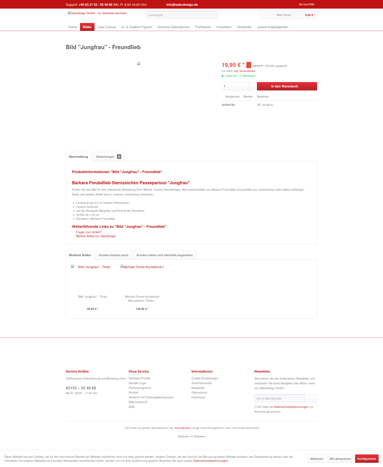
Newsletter (198, 388)
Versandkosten (182, 427)
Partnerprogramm (140, 388)
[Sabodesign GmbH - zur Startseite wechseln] (97, 16)
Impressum (199, 397)
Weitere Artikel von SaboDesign (95, 236)
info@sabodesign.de (182, 4)
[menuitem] (181, 15)
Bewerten (262, 96)
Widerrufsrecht (138, 402)
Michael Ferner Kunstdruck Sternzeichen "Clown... (142, 298)
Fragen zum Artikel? (88, 232)
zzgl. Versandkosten (245, 70)
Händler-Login (137, 383)
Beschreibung (78, 157)
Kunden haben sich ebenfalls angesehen (165, 255)
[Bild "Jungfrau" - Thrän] (93, 278)
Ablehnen (316, 459)
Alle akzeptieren (340, 459)
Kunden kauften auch (113, 255)
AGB (131, 407)
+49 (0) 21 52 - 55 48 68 (95, 4)
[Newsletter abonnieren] (310, 398)
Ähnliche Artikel (80, 255)
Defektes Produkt (139, 378)
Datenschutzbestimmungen (291, 407)
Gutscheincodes (202, 383)
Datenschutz (199, 392)
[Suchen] (213, 15)
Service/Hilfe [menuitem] (306, 4)
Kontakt (133, 392)
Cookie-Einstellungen (205, 378)
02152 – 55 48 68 (81, 388)
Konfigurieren (366, 459)
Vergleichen (232, 96)
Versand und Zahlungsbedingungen (151, 397)
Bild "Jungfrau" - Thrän (92, 296)
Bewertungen (108, 157)
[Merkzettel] (264, 15)
